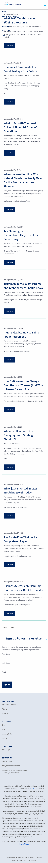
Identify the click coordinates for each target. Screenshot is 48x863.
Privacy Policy (31, 860)
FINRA (31, 789)
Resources (6, 31)
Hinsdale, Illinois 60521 (10, 773)
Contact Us (6, 36)
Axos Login (6, 750)
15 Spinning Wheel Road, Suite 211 (14, 770)
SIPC (36, 789)
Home (4, 12)
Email (12, 672)
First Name (14, 654)
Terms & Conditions (19, 860)
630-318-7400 (7, 761)
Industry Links (7, 734)
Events (4, 738)
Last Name (14, 663)
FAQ (3, 729)
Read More (9, 46)
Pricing (4, 21)
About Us (5, 26)
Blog (3, 725)
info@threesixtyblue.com (11, 766)
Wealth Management (9, 17)
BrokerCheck (24, 844)
